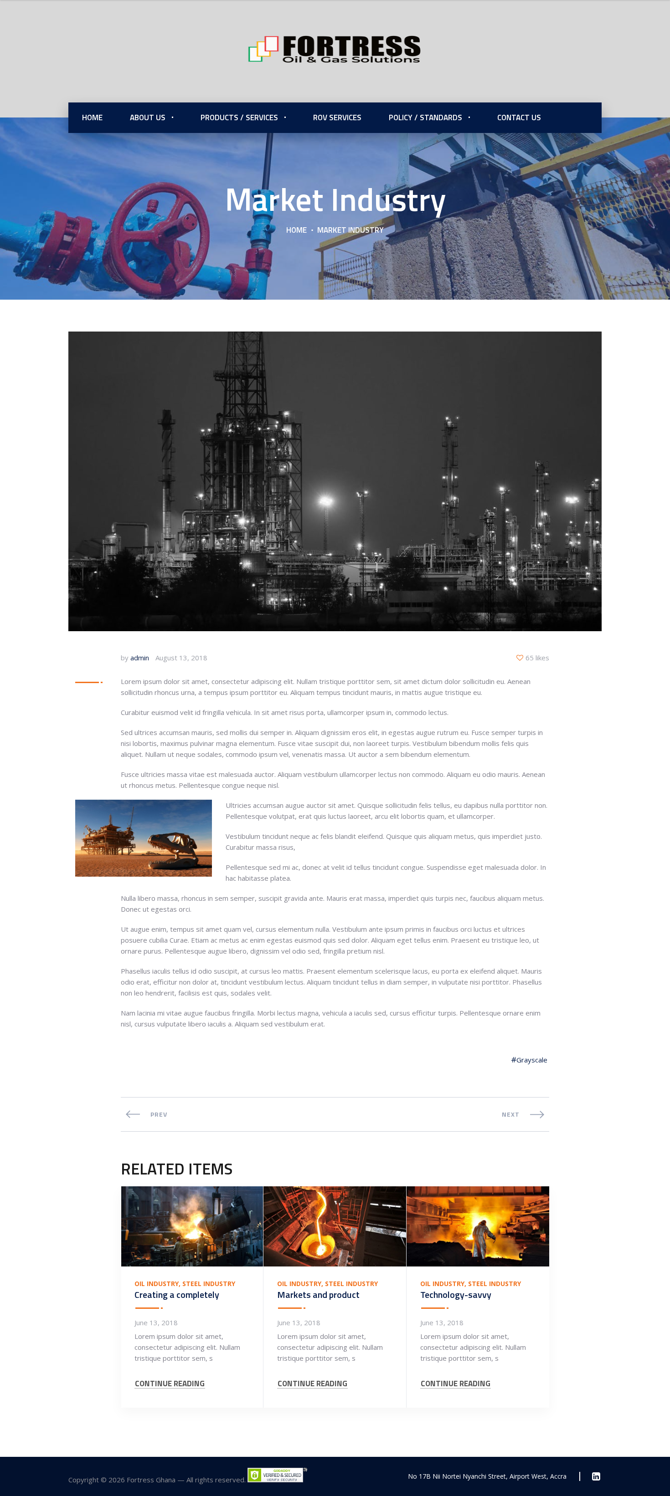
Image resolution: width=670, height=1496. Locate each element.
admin (139, 657)
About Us (147, 117)
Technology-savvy (455, 1294)
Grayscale (531, 1059)
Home (92, 117)
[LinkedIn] (596, 1476)
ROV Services (337, 117)
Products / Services (239, 117)
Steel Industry (208, 1283)
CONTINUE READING (170, 1384)
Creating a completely (176, 1294)
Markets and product (318, 1294)
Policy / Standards (425, 117)
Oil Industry (156, 1283)
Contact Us (519, 117)
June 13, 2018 (156, 1322)
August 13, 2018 (181, 657)
